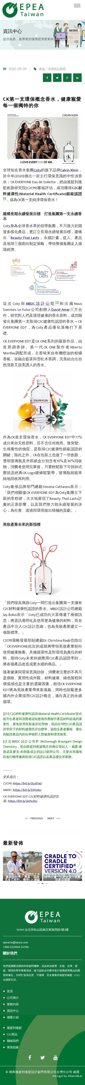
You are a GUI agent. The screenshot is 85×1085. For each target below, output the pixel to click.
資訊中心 (13, 1010)
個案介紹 (13, 1017)
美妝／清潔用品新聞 (52, 69)
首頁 (10, 991)
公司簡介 (13, 997)
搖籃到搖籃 (14, 1027)
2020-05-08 (18, 69)
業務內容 (13, 1004)
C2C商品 (12, 1034)
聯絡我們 (13, 1041)
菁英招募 (13, 1047)
